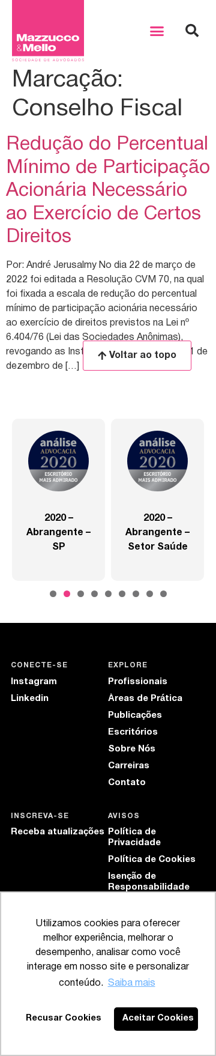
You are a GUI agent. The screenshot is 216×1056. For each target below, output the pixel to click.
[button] (157, 30)
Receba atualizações (57, 832)
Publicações (135, 715)
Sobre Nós (131, 749)
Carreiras (128, 766)
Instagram (34, 682)
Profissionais (137, 682)
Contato (127, 782)
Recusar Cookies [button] (63, 1018)
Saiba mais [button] (131, 983)
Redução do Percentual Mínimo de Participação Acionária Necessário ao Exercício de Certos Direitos (108, 191)
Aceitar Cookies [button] (158, 1018)
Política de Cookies (152, 859)
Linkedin (30, 698)
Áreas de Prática (145, 698)
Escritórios (133, 732)
